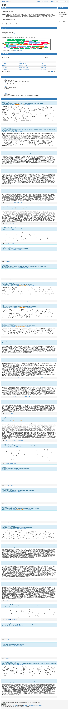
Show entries (5, 57)
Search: (46, 57)
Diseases (52, 1)
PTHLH (18, 619)
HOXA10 (10, 522)
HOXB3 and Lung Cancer (23, 65)
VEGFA (40, 48)
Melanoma (7, 541)
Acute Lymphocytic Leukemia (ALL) (10, 377)
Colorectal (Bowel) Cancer (14, 301)
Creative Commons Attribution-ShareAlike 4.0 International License (32, 705)
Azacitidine (7, 243)
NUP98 (6, 522)
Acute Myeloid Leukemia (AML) (14, 202)
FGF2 (6, 440)
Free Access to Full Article (19, 104)
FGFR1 (18, 440)
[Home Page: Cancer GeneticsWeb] (6, 1)
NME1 (32, 301)
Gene (19, 18)
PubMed (14, 33)
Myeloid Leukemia (25, 44)
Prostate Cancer (7, 261)
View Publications (43, 61)
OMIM (7, 18)
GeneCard (16, 18)
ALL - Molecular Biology (36, 377)
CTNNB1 (11, 463)
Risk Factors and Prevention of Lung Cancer (17, 696)
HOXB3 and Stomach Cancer (24, 69)
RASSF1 (17, 279)
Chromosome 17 (29, 46)
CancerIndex (20, 50)
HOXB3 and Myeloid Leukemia (24, 61)
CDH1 (15, 463)
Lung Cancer (4, 65)
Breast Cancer (42, 47)
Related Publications (27, 104)
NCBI (7, 21)
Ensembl (12, 18)
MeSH (17, 50)
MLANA (6, 578)
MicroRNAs (20, 41)
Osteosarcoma (13, 619)
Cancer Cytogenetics (8, 396)
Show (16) (7, 24)
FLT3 (21, 202)
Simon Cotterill (15, 705)
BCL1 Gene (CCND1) (27, 301)
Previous (49, 71)
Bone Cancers (7, 619)
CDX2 (42, 377)
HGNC (10, 18)
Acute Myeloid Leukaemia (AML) (7, 63)
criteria (18, 33)
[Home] (2, 707)
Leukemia (6, 658)
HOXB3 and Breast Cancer (23, 67)
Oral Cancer (12, 243)
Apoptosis (30, 44)
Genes (39, 1)
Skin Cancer (12, 541)
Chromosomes (45, 1)
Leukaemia (37, 47)
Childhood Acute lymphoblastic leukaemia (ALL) (24, 377)
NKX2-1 (12, 485)
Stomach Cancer (42, 46)
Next (54, 71)
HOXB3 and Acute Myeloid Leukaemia (25, 63)
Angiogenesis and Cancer (12, 440)
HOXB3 (6, 79)
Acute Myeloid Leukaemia (15, 44)
